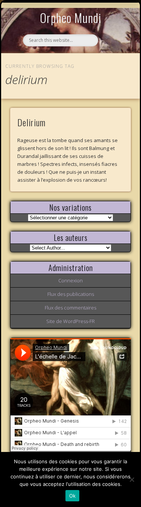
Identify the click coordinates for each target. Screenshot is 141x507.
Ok (72, 496)
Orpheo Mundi (71, 17)
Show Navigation (112, 69)
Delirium (31, 122)
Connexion (70, 280)
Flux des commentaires (70, 307)
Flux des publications (70, 294)
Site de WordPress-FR (70, 321)
